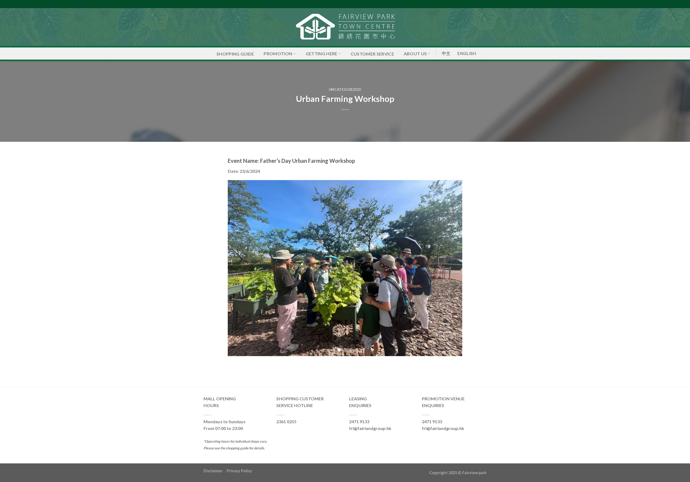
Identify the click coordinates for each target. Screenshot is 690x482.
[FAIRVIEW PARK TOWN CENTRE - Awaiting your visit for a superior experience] (345, 27)
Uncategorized (345, 89)
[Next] (451, 267)
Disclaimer (215, 471)
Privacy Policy (239, 471)
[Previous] (239, 267)
